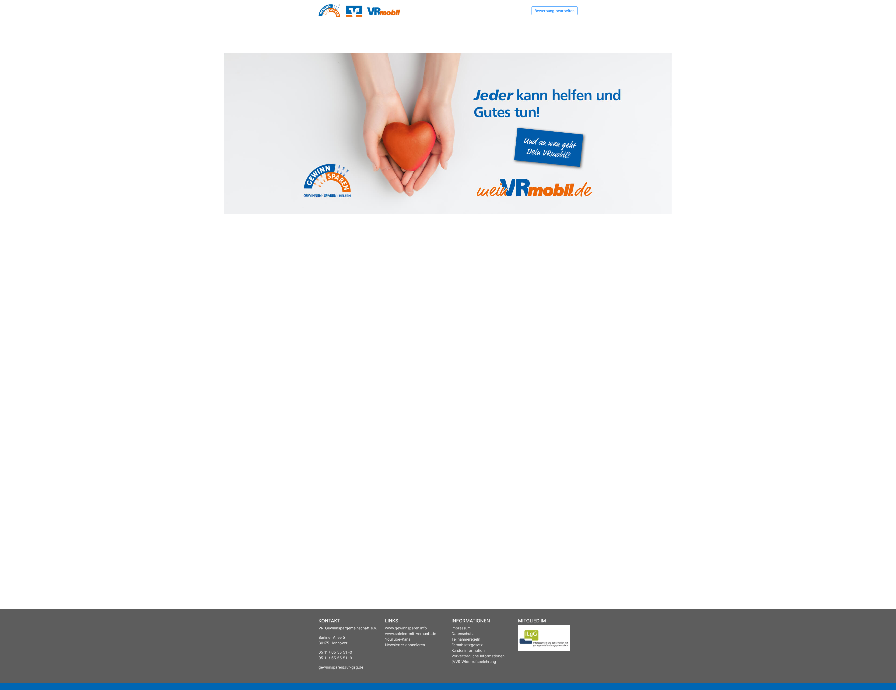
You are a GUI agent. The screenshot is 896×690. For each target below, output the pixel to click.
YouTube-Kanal (398, 639)
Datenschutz (463, 633)
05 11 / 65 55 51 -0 (335, 652)
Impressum (461, 628)
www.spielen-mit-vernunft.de (410, 633)
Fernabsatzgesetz (467, 644)
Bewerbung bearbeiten (554, 10)
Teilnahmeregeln (466, 639)
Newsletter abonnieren (405, 644)
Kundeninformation (468, 650)
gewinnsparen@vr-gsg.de (340, 667)
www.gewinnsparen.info (406, 628)
